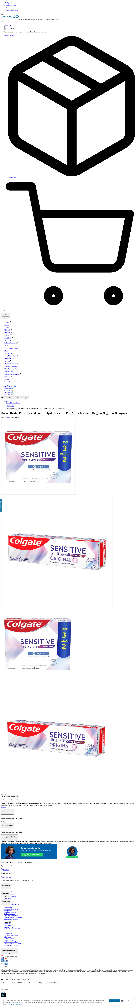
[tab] (38, 457)
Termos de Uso (8, 940)
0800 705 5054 (7, 877)
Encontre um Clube (10, 915)
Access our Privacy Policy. (16, 1004)
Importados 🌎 (8, 392)
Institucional (8, 2)
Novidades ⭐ (8, 385)
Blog (5, 7)
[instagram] (4, 992)
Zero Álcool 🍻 (9, 394)
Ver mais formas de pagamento (9, 796)
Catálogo (7, 912)
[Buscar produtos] (2, 21)
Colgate (7, 417)
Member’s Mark (9, 927)
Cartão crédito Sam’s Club (12, 904)
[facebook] (1, 992)
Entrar (12, 35)
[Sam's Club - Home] (10, 17)
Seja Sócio (7, 25)
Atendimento (8, 9)
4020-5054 (6, 870)
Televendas (7, 898)
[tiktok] (3, 992)
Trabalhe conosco (9, 914)
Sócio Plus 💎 (8, 389)
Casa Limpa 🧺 (9, 390)
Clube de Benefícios (10, 5)
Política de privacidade (11, 942)
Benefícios (7, 925)
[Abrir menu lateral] (2, 14)
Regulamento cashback (11, 919)
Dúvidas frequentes (10, 912)
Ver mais (3, 807)
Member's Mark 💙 (10, 387)
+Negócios (7, 937)
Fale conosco (8, 907)
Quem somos (8, 910)
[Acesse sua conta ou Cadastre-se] (5, 27)
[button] (126, 1000)
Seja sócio (7, 923)
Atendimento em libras (11, 10)
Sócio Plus (7, 4)
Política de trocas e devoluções (13, 917)
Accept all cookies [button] (115, 1001)
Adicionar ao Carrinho (7, 812)
